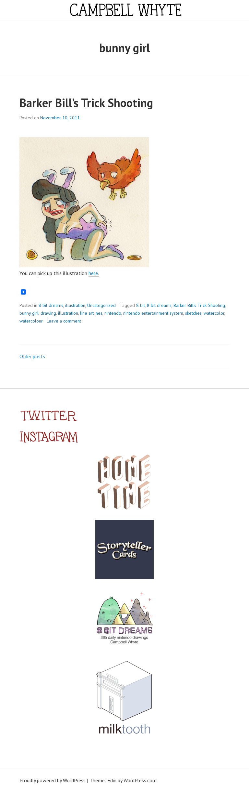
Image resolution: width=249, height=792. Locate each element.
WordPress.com (140, 780)
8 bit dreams (51, 305)
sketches (193, 313)
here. (94, 273)
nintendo (112, 313)
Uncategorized (101, 305)
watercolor (214, 313)
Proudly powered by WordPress (52, 780)
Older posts (32, 356)
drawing (48, 313)
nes (99, 313)
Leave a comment (64, 321)
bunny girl (29, 313)
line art (87, 313)
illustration (75, 305)
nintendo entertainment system (153, 313)
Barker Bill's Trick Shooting (199, 305)
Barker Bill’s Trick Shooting (86, 102)
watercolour (31, 321)
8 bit (140, 305)
